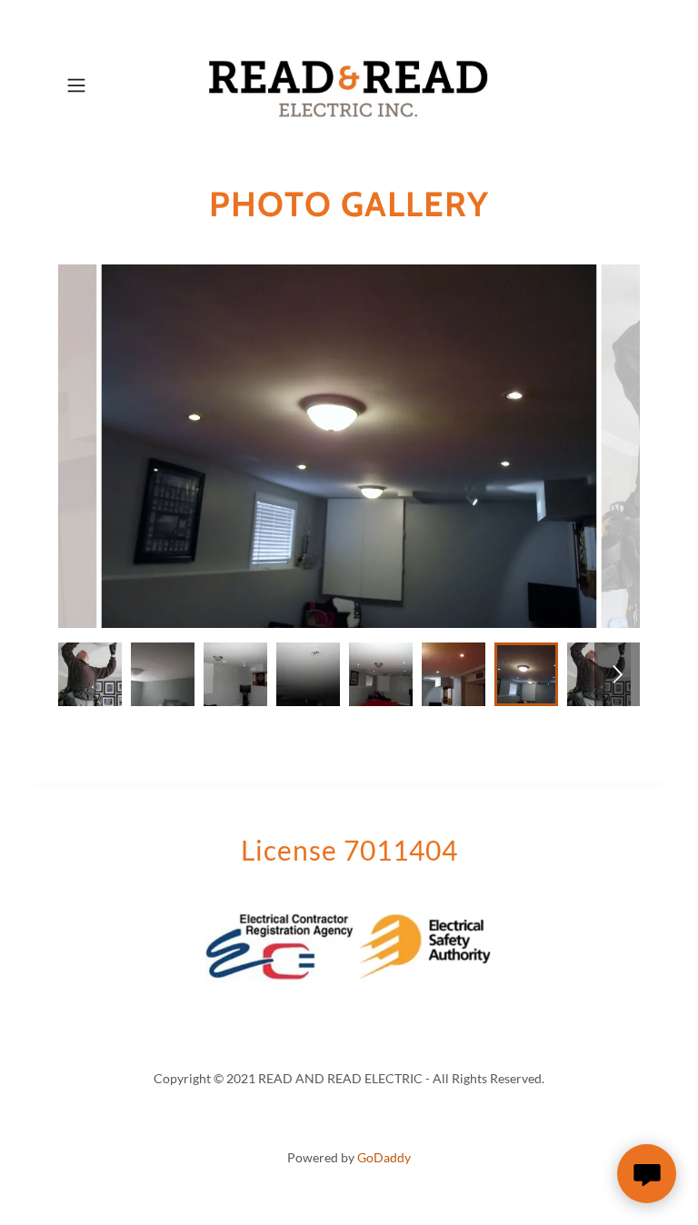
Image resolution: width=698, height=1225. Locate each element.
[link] (349, 85)
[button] (101, 85)
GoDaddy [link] (384, 1157)
